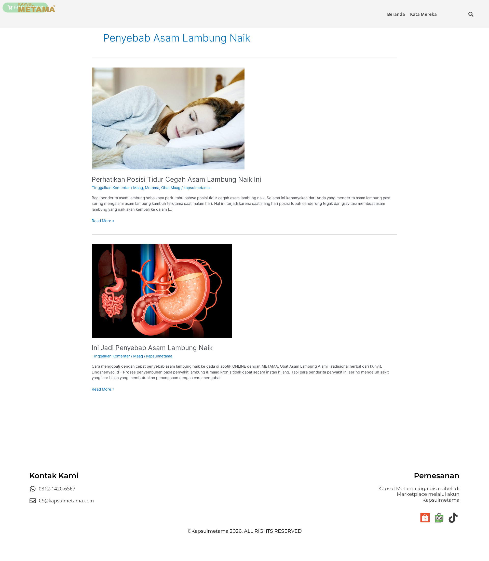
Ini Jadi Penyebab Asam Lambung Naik (152, 348)
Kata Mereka (423, 14)
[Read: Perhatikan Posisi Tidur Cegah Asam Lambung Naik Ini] (168, 118)
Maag (138, 187)
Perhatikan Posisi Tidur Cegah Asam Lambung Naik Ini (176, 179)
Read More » (103, 220)
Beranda (396, 14)
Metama (152, 187)
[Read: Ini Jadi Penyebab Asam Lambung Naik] (162, 290)
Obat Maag (170, 187)
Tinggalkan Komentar (111, 187)
